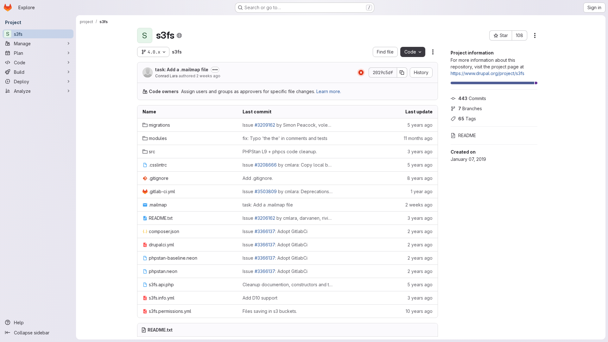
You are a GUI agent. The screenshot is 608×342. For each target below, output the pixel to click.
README (467, 135)
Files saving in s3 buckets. (270, 311)
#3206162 (265, 218)
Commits (472, 98)
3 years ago (420, 151)
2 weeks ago (208, 75)
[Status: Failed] (361, 72)
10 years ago (419, 311)
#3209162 (265, 125)
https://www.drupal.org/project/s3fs (487, 73)
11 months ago (418, 138)
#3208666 (266, 165)
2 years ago (420, 231)
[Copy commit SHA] (402, 72)
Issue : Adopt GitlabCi (275, 231)
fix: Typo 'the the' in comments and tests (285, 138)
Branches (470, 108)
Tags (467, 118)
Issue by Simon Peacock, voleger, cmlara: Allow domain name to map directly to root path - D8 (287, 125)
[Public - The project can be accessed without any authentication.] (179, 35)
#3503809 (266, 191)
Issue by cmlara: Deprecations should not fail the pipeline (287, 191)
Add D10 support (260, 298)
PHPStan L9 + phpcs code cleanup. (280, 151)
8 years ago (420, 178)
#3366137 (265, 231)
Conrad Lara (166, 75)
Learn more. (328, 91)
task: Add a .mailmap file (181, 69)
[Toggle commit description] (215, 70)
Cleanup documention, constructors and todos (287, 284)
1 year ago (422, 191)
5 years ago (420, 125)
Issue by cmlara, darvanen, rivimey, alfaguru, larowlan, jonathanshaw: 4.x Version (287, 218)
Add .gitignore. (258, 178)
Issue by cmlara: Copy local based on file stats (287, 165)
